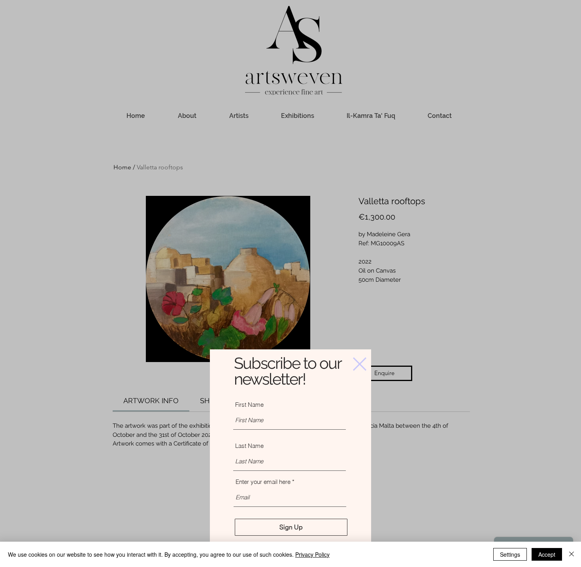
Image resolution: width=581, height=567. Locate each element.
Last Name (249, 446)
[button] (359, 364)
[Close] (571, 554)
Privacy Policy (312, 554)
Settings (510, 554)
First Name (249, 405)
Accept (546, 554)
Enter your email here (263, 482)
